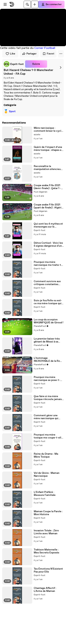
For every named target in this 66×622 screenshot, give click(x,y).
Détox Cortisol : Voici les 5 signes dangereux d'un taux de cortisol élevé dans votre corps (48, 244)
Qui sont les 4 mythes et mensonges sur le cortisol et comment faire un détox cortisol (48, 225)
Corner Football (44, 48)
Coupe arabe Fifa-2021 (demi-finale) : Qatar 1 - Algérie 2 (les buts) (47, 187)
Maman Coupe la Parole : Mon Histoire (48, 513)
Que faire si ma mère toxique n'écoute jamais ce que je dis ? (48, 398)
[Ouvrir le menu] (5, 4)
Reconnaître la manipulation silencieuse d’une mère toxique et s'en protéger (48, 168)
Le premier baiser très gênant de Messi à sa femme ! (47, 340)
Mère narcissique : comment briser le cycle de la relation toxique (48, 129)
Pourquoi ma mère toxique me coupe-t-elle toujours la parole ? (48, 436)
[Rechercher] (27, 4)
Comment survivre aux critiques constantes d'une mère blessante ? (47, 283)
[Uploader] (34, 4)
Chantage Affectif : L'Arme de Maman (45, 590)
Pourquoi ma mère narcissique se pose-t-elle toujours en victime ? (49, 379)
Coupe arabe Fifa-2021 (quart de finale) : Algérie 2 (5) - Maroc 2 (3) (48, 206)
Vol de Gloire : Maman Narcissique (46, 474)
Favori (50, 53)
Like (12, 53)
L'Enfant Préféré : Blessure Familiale (45, 494)
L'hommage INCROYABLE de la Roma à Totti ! (49, 359)
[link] (14, 64)
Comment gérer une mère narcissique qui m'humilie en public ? (46, 417)
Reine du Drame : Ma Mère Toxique (46, 455)
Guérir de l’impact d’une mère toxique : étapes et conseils (48, 149)
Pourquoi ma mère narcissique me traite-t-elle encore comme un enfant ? (48, 263)
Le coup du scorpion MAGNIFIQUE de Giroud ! (48, 321)
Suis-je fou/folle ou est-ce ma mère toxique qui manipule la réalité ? (48, 302)
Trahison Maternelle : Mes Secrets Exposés (46, 551)
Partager (31, 53)
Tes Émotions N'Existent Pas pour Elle (48, 570)
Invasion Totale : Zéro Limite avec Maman (46, 532)
